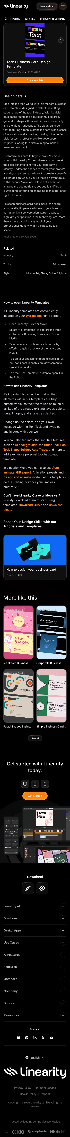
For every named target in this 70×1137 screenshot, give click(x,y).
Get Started (35, 795)
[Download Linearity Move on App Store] (42, 888)
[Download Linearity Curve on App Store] (28, 888)
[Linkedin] (35, 1038)
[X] (43, 1038)
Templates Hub (15, 18)
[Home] (16, 6)
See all (35, 738)
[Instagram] (27, 1038)
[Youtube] (51, 1038)
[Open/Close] (62, 6)
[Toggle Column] (63, 906)
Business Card (29, 18)
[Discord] (18, 1038)
